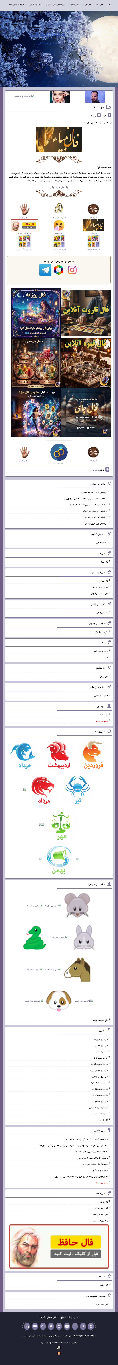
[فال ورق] (36, 413)
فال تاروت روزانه (101, 1039)
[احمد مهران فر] (95, 97)
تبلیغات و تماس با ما (17, 4)
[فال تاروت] (86, 314)
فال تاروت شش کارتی (99, 1083)
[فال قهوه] (86, 363)
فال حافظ (99, 4)
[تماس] (59, 1326)
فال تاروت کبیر (101, 1045)
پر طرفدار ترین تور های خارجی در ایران (92, 1158)
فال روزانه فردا (101, 1304)
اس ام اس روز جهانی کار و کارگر (95, 511)
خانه (109, 4)
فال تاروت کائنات (101, 1058)
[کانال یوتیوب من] (35, 1326)
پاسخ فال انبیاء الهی (48, 34)
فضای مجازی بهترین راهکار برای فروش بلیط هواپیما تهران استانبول (81, 1176)
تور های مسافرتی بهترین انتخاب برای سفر (91, 1151)
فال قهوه (104, 581)
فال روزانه (73, 4)
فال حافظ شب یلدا (100, 1214)
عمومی (95, 470)
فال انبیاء (98, 107)
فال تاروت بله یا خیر (100, 1114)
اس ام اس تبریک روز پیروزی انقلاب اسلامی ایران (89, 505)
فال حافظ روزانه (101, 1208)
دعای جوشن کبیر (101, 651)
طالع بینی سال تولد (100, 1020)
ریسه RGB (103, 715)
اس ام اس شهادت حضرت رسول (94, 492)
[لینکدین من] (27, 1326)
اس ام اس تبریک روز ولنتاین (96, 517)
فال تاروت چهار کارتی (99, 1070)
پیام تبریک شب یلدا (100, 1220)
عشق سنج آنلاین (101, 695)
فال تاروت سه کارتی (99, 1064)
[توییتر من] (51, 1326)
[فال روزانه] (36, 314)
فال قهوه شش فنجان (99, 593)
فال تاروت (87, 4)
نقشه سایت (45, 1342)
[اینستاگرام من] (67, 1326)
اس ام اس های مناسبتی (55, 4)
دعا (106, 657)
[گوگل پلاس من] (43, 1326)
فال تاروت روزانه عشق (98, 1107)
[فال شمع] (36, 363)
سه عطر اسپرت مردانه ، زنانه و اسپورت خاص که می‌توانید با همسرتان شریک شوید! (74, 1145)
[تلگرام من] (83, 1326)
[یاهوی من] (91, 1326)
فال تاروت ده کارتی (100, 1095)
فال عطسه (103, 1285)
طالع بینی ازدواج (101, 632)
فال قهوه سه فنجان (100, 587)
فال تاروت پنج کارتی (99, 1076)
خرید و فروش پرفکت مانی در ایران (94, 1164)
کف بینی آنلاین (102, 612)
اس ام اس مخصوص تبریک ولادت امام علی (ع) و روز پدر (86, 498)
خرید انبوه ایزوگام (100, 1170)
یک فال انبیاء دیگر (59, 187)
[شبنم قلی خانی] (24, 97)
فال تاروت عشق (101, 1101)
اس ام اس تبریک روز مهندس (96, 523)
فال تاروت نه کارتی (100, 1089)
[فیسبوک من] (75, 1326)
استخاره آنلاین (35, 4)
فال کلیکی (104, 676)
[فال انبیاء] (59, 140)
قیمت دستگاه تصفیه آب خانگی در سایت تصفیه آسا (87, 1139)
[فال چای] (86, 413)
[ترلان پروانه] (60, 97)
